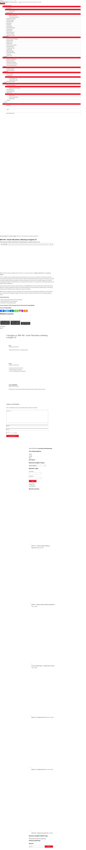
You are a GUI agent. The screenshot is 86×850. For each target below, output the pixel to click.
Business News (9, 41)
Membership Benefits (10, 85)
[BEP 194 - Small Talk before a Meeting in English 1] (27, 270)
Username (31, 471)
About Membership (10, 113)
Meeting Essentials (10, 60)
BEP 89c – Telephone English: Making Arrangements (43, 604)
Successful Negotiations (11, 65)
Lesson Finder (12, 11)
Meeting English (9, 12)
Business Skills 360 (10, 32)
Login (7, 109)
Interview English (9, 21)
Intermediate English (10, 35)
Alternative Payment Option (14, 88)
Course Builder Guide (13, 80)
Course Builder (9, 75)
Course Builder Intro (13, 78)
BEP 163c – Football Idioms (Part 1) (39, 769)
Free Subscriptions (10, 89)
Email (30, 458)
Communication (9, 29)
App (5, 66)
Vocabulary (6, 36)
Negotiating (8, 23)
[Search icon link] (4, 116)
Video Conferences (13, 15)
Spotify (30, 456)
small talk (27, 285)
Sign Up (5, 102)
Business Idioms (9, 40)
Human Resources (10, 46)
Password (31, 476)
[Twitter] (7, 311)
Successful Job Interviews (11, 63)
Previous (2, 326)
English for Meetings (12, 242)
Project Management (10, 52)
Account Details (9, 74)
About (5, 82)
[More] (25, 311)
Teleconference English (14, 17)
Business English (7, 5)
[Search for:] (37, 846)
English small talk (38, 273)
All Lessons (8, 8)
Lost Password (32, 486)
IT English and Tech (10, 48)
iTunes (30, 454)
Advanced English (10, 33)
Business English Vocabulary (12, 38)
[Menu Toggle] (42, 6)
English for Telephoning (11, 59)
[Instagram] (21, 311)
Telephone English (10, 20)
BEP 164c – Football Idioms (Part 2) (39, 717)
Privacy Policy (12, 95)
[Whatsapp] (16, 311)
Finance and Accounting (11, 44)
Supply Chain (9, 55)
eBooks (5, 56)
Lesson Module (30, 305)
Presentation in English (11, 18)
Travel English (9, 26)
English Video (9, 43)
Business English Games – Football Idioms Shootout (42, 665)
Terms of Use (9, 92)
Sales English (9, 30)
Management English (10, 27)
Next (1, 328)
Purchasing (8, 54)
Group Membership (10, 91)
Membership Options (10, 81)
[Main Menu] (2, 3)
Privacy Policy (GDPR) (13, 97)
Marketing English (10, 51)
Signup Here (32, 484)
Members (6, 71)
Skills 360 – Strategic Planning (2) (38, 833)
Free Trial (8, 105)
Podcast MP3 (8, 307)
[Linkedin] (11, 311)
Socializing (8, 24)
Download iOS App (10, 68)
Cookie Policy (12, 98)
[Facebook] (2, 311)
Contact (8, 100)
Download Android (10, 70)
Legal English (9, 49)
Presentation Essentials (11, 62)
